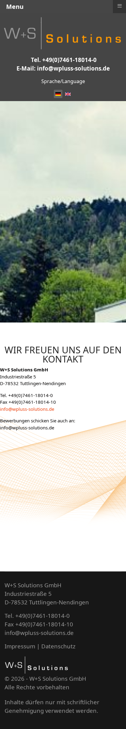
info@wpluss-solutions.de (27, 409)
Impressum (20, 646)
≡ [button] (119, 6)
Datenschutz (58, 646)
